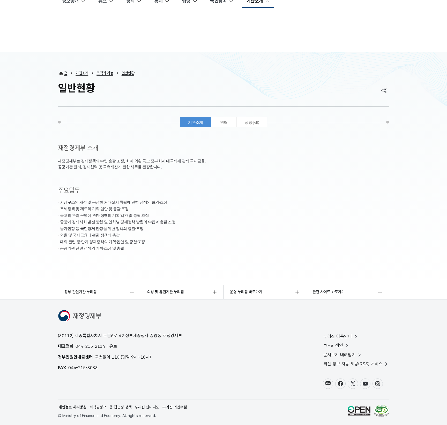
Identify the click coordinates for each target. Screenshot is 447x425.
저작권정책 (98, 407)
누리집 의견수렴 (174, 407)
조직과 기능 (104, 73)
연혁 (224, 122)
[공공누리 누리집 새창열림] (359, 412)
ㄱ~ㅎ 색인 (333, 345)
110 (116, 357)
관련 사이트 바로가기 (328, 292)
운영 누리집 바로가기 (246, 292)
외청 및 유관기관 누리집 (165, 292)
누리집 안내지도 (147, 407)
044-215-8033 (83, 367)
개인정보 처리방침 (72, 407)
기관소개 (82, 73)
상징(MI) (252, 122)
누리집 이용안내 (337, 336)
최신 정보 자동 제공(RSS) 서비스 (352, 363)
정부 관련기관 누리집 (80, 292)
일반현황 (128, 73)
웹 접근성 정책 (120, 407)
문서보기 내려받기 (339, 354)
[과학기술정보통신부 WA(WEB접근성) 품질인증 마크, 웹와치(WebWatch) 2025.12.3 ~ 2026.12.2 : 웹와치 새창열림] (381, 411)
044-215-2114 (90, 346)
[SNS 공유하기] (384, 90)
